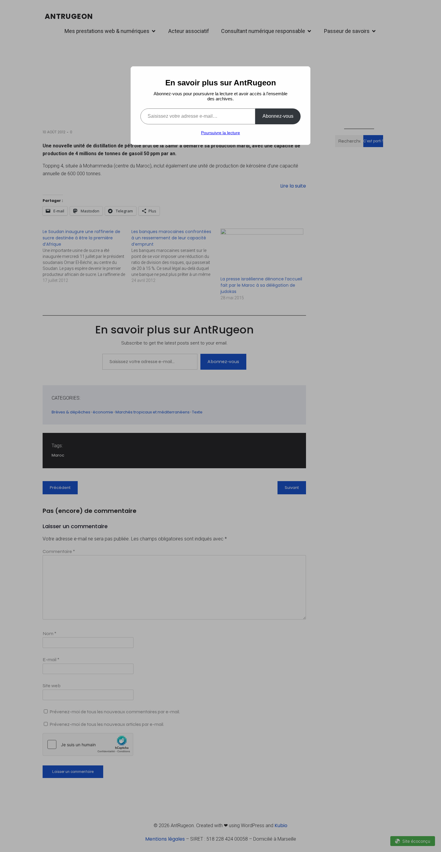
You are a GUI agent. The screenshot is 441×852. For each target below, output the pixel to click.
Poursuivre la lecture (220, 132)
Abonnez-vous (277, 116)
